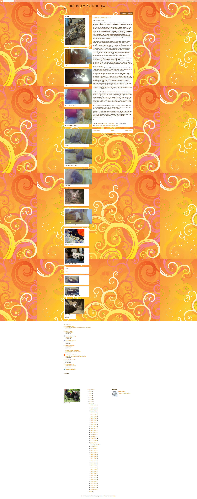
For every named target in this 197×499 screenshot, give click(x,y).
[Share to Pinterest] (125, 123)
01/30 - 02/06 (94, 481)
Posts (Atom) (115, 134)
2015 (90, 395)
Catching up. (68, 361)
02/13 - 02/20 (94, 477)
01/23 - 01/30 (94, 483)
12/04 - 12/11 (94, 411)
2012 (90, 401)
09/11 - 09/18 (94, 426)
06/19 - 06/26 (94, 448)
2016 (90, 393)
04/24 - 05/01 (94, 460)
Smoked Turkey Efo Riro (70, 365)
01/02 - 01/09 (94, 489)
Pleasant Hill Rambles (70, 340)
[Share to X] (122, 123)
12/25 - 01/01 (94, 405)
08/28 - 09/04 (94, 430)
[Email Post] (117, 123)
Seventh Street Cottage (70, 359)
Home (112, 130)
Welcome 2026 (68, 337)
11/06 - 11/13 (94, 416)
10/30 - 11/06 (94, 418)
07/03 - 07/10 (94, 446)
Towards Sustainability (70, 369)
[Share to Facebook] (124, 123)
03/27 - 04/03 (94, 468)
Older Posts (128, 130)
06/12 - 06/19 (94, 450)
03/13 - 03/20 (94, 471)
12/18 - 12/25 (94, 407)
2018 (90, 391)
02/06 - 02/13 (94, 479)
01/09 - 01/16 (94, 487)
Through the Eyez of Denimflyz (85, 5)
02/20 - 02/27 (94, 475)
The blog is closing (69, 332)
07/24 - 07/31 (94, 438)
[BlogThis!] (121, 123)
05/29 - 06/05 (94, 452)
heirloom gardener (69, 345)
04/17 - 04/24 (94, 462)
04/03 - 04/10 (94, 466)
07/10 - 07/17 (94, 442)
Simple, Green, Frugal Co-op (72, 350)
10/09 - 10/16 (94, 422)
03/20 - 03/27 (94, 469)
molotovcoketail (102, 496)
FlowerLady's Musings (70, 336)
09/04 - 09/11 (94, 428)
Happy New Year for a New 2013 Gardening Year (75, 356)
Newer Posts (96, 130)
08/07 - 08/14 (94, 436)
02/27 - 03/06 (94, 473)
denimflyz (122, 391)
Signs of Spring (68, 346)
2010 (90, 491)
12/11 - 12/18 (94, 409)
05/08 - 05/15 (94, 458)
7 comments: (112, 123)
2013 (90, 399)
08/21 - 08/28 (94, 432)
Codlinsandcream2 (69, 326)
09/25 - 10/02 (94, 424)
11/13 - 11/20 (94, 414)
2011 (90, 403)
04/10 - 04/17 (94, 464)
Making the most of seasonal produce (73, 351)
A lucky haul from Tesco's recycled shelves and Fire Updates (78, 327)
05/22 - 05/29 (94, 454)
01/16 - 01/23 (94, 485)
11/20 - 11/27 (94, 413)
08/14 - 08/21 (94, 434)
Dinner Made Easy (69, 364)
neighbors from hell (113, 125)
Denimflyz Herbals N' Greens (72, 355)
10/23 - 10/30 (94, 420)
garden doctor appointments (102, 125)
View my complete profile (124, 393)
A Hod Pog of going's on (102, 17)
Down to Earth (68, 331)
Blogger (114, 496)
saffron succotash (69, 342)
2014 (90, 397)
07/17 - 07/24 (94, 440)
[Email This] (119, 123)
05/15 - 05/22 (94, 456)
